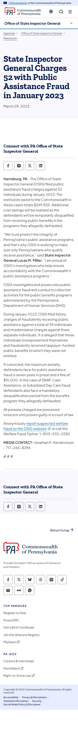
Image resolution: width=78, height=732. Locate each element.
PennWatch (11, 668)
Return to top (59, 530)
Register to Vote (14, 613)
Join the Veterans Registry (21, 635)
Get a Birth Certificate (18, 627)
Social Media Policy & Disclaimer (22, 704)
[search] (61, 12)
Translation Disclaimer (15, 700)
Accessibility (10, 697)
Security (37, 700)
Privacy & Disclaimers (34, 697)
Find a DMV (11, 620)
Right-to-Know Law (17, 675)
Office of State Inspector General (32, 23)
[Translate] (51, 11)
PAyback (9, 642)
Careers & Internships (18, 661)
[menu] (70, 12)
